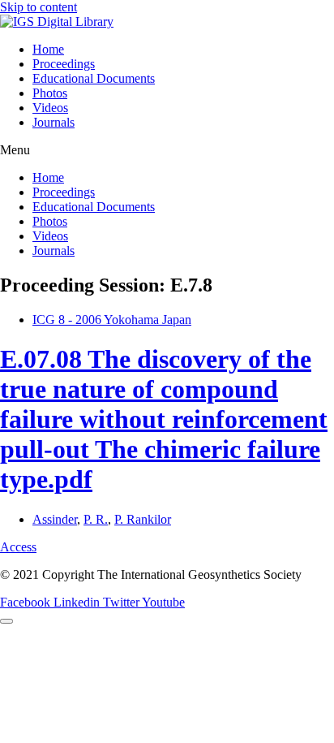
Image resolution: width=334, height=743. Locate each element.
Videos (50, 107)
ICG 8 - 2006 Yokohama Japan (111, 319)
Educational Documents (93, 78)
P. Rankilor (142, 519)
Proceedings (63, 64)
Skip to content (38, 7)
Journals (53, 122)
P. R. (96, 519)
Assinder (54, 519)
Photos (49, 93)
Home (48, 49)
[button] (167, 150)
